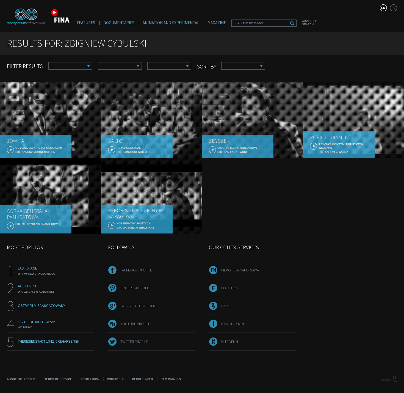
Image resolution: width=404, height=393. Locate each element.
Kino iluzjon (232, 323)
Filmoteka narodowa (240, 270)
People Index (142, 379)
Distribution (89, 379)
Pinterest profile (135, 287)
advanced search (309, 23)
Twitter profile (134, 341)
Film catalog (171, 379)
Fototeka (230, 287)
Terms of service (58, 379)
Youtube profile (135, 323)
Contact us (115, 379)
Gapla (226, 305)
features (86, 22)
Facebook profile (136, 270)
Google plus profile (138, 305)
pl (393, 7)
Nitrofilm (229, 341)
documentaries (118, 22)
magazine (216, 22)
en (383, 7)
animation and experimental (171, 22)
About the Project (22, 379)
